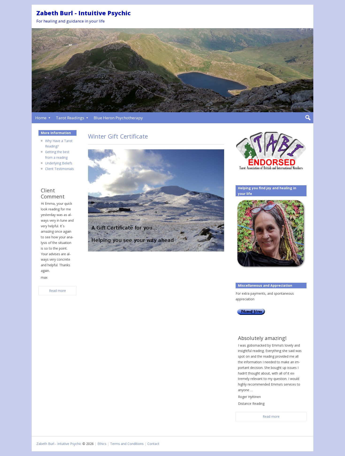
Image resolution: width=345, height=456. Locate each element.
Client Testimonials (59, 168)
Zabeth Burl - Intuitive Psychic (83, 13)
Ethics (101, 443)
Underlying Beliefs (58, 163)
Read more (271, 416)
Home (40, 117)
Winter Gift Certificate (118, 136)
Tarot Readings (70, 117)
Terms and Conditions (127, 443)
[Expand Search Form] (307, 117)
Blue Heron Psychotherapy (118, 117)
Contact (153, 443)
